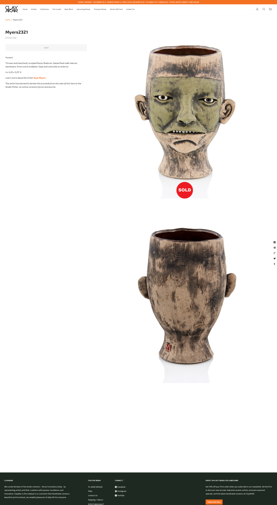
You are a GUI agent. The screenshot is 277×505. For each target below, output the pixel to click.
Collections (44, 9)
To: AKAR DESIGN (95, 487)
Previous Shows (100, 9)
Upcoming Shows (83, 9)
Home (25, 9)
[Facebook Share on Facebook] (275, 242)
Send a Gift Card (116, 9)
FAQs (90, 491)
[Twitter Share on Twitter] (275, 258)
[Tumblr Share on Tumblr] (275, 263)
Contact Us (130, 9)
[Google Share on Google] (275, 253)
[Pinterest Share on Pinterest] (275, 247)
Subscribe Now (214, 502)
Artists (33, 9)
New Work (69, 9)
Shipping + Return (95, 500)
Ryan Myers (40, 77)
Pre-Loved (57, 9)
